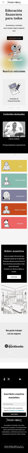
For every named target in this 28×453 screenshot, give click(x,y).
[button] (6, 352)
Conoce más (14, 277)
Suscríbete (14, 414)
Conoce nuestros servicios (15, 38)
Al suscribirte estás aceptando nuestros (14, 409)
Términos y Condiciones (17, 410)
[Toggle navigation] (3, 2)
